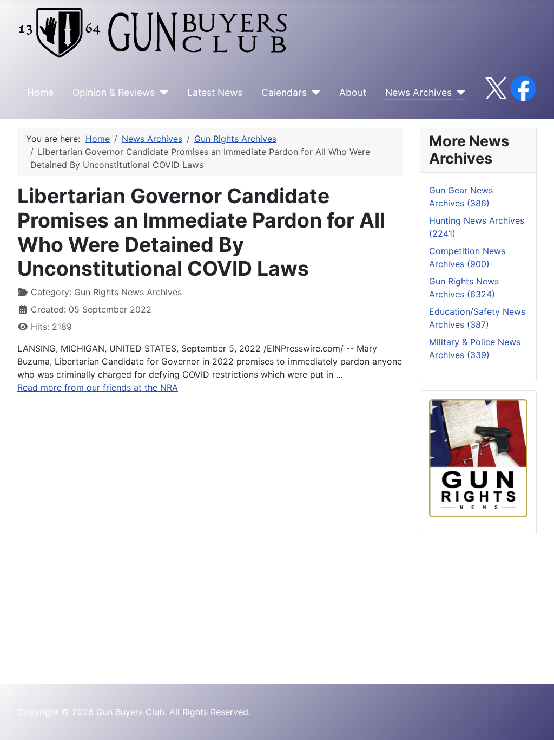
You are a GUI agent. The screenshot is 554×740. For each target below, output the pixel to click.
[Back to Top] (535, 720)
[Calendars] (313, 93)
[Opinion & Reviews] (161, 93)
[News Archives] (458, 93)
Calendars (284, 92)
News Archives (418, 92)
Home (40, 92)
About (352, 92)
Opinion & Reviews (113, 92)
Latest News (214, 92)
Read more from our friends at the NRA (97, 387)
